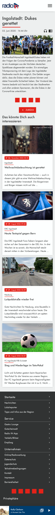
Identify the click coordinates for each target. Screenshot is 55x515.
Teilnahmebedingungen (15, 468)
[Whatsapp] (34, 491)
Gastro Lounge (11, 424)
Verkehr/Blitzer (11, 438)
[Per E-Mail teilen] (37, 100)
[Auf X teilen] (24, 100)
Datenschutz (10, 459)
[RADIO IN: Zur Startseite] (24, 5)
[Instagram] (27, 491)
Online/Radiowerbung (15, 455)
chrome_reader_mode (50, 31)
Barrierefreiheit (11, 482)
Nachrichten (10, 402)
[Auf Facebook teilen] (17, 100)
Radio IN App (11, 433)
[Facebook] (20, 491)
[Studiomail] (14, 491)
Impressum (9, 477)
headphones (45, 31)
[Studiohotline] (41, 491)
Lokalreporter (11, 407)
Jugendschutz (11, 464)
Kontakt (8, 473)
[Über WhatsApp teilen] (31, 100)
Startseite (10, 397)
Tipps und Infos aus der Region (19, 412)
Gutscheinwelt (11, 428)
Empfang (9, 442)
